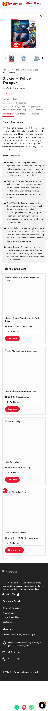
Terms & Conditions (11, 616)
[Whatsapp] (31, 707)
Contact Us (7, 621)
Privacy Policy (8, 613)
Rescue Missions (36, 109)
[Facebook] (4, 595)
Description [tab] (8, 113)
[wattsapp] (14, 595)
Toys (11, 69)
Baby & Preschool (23, 69)
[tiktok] (18, 595)
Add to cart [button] (16, 550)
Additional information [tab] (28, 113)
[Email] (24, 707)
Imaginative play (34, 106)
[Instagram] (9, 595)
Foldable (22, 106)
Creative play (13, 106)
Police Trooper (22, 109)
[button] (41, 16)
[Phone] (16, 707)
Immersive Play (8, 109)
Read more (12, 338)
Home (5, 69)
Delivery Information (11, 608)
